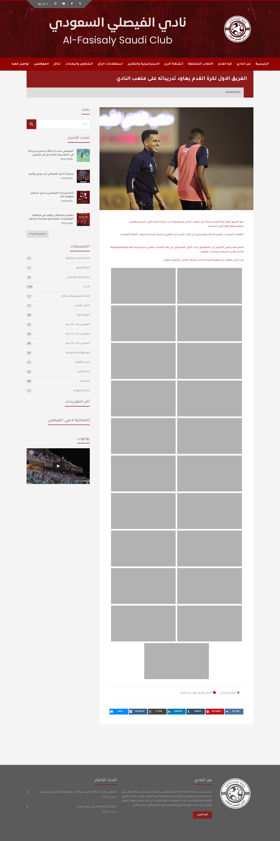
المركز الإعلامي (228, 693)
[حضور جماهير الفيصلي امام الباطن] (58, 466)
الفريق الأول (198, 693)
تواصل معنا (20, 64)
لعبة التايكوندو (82, 390)
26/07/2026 (67, 159)
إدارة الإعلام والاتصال (78, 277)
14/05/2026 (67, 178)
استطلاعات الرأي (110, 64)
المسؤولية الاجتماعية (78, 352)
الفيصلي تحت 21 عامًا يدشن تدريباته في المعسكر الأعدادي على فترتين (78, 792)
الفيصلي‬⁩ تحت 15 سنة (78, 324)
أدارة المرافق (83, 267)
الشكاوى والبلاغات (79, 64)
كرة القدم (186, 693)
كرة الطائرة (84, 371)
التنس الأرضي (82, 305)
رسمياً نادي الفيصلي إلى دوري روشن (51, 174)
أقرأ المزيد (202, 815)
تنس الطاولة (82, 362)
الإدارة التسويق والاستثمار (75, 296)
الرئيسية (262, 64)
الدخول (44, 4)
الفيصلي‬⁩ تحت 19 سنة (78, 343)
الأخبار (209, 693)
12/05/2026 (67, 201)
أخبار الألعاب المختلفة (78, 258)
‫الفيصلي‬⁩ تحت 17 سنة (78, 334)
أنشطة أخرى (173, 64)
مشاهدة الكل (38, 234)
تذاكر (57, 64)
